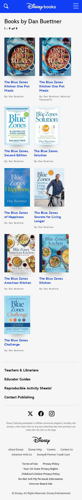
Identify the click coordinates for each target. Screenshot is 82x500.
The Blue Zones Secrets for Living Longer (47, 217)
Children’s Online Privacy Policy (41, 474)
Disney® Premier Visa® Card (53, 454)
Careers (51, 449)
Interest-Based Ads (40, 484)
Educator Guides (17, 379)
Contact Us (67, 449)
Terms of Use (30, 464)
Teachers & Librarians (21, 370)
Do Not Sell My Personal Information (40, 479)
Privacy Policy (51, 464)
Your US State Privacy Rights (40, 469)
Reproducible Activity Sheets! (27, 388)
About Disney (15, 449)
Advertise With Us (22, 454)
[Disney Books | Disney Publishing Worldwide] (41, 6)
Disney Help (35, 449)
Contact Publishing (19, 397)
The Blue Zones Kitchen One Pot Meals (16, 86)
